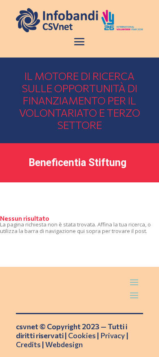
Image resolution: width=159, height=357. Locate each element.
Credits (28, 344)
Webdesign (64, 344)
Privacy (112, 335)
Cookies (82, 335)
